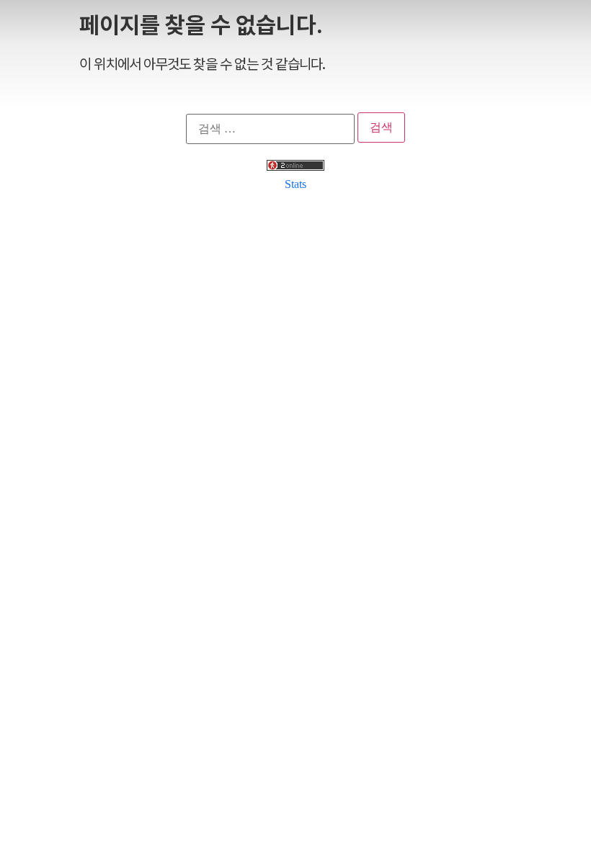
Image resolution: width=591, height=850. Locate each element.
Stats (295, 184)
